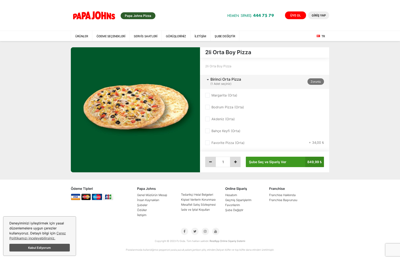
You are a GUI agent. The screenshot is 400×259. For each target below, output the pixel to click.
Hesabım (231, 195)
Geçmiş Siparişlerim (238, 200)
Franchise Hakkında (282, 195)
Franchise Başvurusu (283, 200)
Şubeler (142, 205)
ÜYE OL (295, 15)
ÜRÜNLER (81, 36)
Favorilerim (232, 205)
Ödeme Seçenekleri (110, 36)
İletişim (200, 36)
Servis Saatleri (145, 36)
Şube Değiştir (234, 210)
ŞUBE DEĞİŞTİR (225, 36)
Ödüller (142, 210)
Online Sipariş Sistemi (232, 241)
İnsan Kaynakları (148, 200)
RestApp (214, 241)
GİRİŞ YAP (319, 15)
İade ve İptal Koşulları (195, 209)
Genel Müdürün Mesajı (152, 195)
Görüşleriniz (176, 36)
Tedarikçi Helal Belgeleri (197, 194)
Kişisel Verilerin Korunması (198, 199)
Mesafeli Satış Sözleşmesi (198, 204)
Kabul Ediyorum (39, 247)
